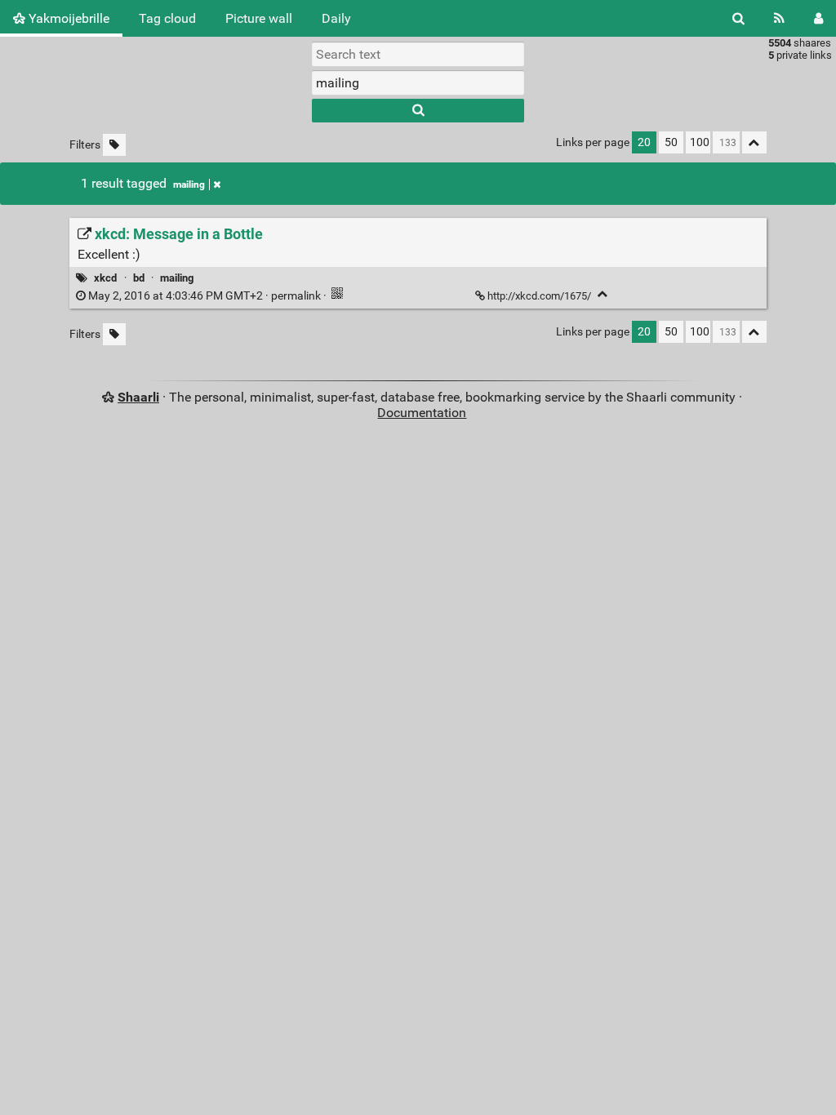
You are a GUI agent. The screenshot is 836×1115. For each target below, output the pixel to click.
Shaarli (138, 397)
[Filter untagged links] (114, 145)
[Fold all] (754, 142)
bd (139, 278)
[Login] (818, 18)
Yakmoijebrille (67, 18)
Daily (336, 18)
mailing (189, 184)
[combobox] (418, 82)
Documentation (421, 412)
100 (699, 142)
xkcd (105, 278)
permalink (204, 296)
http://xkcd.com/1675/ (539, 296)
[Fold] (603, 294)
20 (644, 142)
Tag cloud (167, 18)
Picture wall (258, 18)
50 (671, 142)
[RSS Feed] (779, 18)
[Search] (738, 18)
